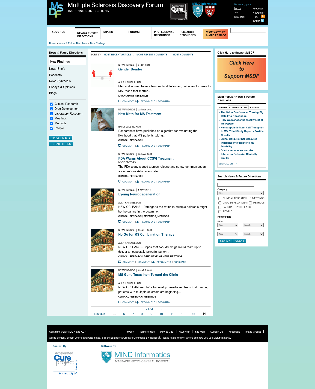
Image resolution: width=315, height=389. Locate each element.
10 (161, 313)
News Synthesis (60, 81)
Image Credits (253, 331)
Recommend (148, 101)
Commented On (238, 107)
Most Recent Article (117, 54)
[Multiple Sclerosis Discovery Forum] (56, 15)
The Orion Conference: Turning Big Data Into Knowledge (242, 114)
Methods (60, 123)
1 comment (143, 262)
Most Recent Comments (152, 54)
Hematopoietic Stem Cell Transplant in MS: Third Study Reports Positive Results (242, 131)
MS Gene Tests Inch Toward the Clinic (148, 274)
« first (149, 309)
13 (193, 313)
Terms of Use (147, 331)
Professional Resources (164, 33)
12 (182, 313)
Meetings (61, 118)
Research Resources (188, 33)
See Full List (227, 163)
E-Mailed (255, 107)
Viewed (222, 107)
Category (222, 189)
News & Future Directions (87, 34)
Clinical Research (66, 103)
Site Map (200, 331)
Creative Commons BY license (140, 337)
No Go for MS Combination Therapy (146, 234)
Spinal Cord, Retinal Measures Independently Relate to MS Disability (239, 142)
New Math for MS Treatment (139, 113)
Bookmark (164, 101)
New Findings (97, 43)
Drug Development (67, 108)
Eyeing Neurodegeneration (139, 194)
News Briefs (57, 68)
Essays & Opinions (62, 87)
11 (172, 313)
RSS (255, 16)
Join (236, 12)
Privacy (129, 331)
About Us (58, 31)
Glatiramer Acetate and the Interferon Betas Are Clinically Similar (239, 154)
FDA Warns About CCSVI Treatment (146, 158)
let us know (176, 337)
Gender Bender (130, 69)
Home (52, 43)
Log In (237, 8)
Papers (108, 31)
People (59, 128)
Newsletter (258, 12)
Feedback (258, 8)
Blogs (53, 93)
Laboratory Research (68, 113)
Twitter (256, 20)
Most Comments (183, 54)
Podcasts (55, 75)
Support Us (216, 331)
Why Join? (239, 16)
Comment (128, 101)
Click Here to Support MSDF (216, 33)
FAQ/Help (184, 331)
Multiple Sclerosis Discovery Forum (115, 7)
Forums (134, 31)
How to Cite (166, 331)
